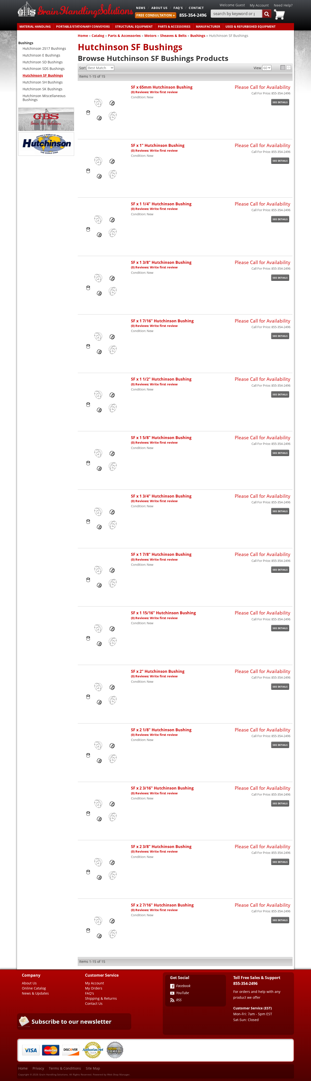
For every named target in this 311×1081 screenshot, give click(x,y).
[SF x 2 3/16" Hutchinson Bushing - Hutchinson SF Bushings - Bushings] (104, 831)
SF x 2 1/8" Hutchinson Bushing (161, 729)
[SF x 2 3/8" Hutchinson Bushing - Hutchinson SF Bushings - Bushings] (104, 890)
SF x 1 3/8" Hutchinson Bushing (161, 262)
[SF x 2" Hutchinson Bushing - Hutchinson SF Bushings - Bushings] (104, 714)
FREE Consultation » (155, 15)
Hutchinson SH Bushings (43, 82)
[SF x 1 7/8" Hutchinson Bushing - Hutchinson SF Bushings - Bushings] (104, 597)
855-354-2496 (193, 15)
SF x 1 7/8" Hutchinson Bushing (161, 554)
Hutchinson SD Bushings (43, 62)
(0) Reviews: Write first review (154, 92)
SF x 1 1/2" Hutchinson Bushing (161, 379)
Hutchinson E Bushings (41, 55)
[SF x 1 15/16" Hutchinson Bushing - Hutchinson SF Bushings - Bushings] (104, 656)
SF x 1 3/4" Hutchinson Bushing (161, 496)
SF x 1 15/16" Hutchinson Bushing (163, 612)
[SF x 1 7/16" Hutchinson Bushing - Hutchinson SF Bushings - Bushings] (104, 364)
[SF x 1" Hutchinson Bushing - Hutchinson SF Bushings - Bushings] (104, 188)
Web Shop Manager (118, 1074)
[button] (241, 13)
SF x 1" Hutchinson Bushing (157, 145)
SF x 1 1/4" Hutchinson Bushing (161, 204)
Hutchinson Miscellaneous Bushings (44, 97)
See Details (280, 102)
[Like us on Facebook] (172, 987)
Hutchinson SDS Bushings (44, 68)
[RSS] (172, 1001)
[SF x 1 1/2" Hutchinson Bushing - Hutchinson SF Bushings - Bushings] (104, 422)
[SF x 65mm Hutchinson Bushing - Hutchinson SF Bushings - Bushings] (104, 130)
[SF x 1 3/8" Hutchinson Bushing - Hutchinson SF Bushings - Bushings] (104, 305)
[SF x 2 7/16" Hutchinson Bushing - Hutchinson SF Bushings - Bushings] (104, 948)
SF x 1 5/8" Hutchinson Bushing (161, 437)
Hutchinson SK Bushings (42, 89)
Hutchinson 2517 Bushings (44, 48)
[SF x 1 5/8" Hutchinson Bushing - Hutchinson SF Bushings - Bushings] (104, 481)
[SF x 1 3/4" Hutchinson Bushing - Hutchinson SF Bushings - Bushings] (104, 539)
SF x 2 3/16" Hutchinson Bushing (162, 788)
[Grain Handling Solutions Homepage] (75, 10)
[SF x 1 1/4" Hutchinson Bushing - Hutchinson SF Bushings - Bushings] (104, 247)
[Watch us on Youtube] (172, 994)
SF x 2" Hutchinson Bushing (157, 671)
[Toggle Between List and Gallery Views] (285, 67)
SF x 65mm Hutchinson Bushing (161, 87)
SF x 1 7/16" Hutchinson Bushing (162, 321)
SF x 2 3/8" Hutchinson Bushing (161, 846)
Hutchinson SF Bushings (43, 75)
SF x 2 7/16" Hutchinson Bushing (162, 905)
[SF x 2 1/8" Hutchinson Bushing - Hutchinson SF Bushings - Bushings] (104, 773)
